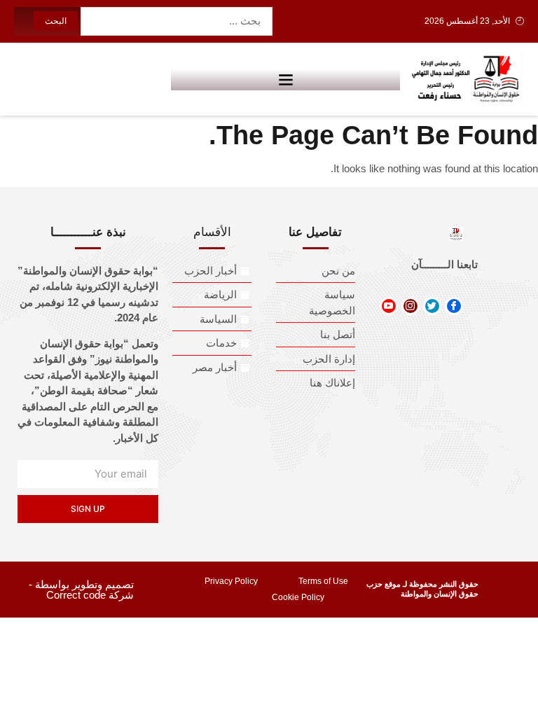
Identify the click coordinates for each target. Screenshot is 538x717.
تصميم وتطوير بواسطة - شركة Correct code (81, 589)
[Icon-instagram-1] (410, 306)
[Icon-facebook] (454, 306)
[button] (285, 78)
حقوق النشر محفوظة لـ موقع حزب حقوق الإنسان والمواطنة (422, 589)
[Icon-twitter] (432, 306)
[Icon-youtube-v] (389, 306)
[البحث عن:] (177, 21)
